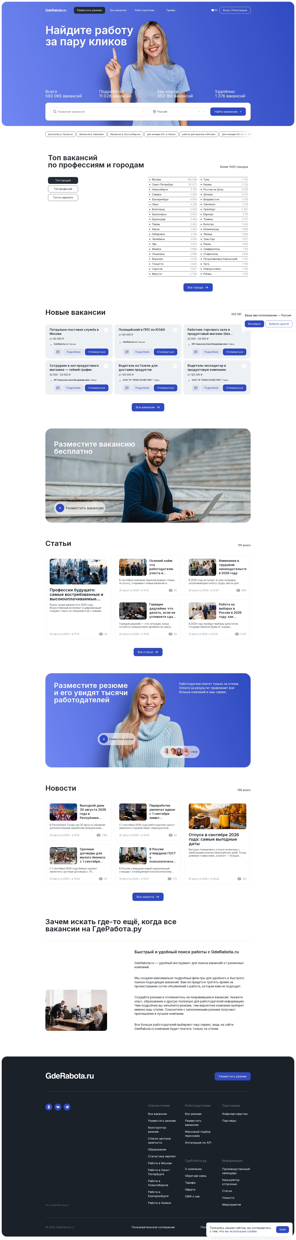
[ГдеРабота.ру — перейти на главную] (55, 10)
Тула (206, 179)
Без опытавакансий (175, 93)
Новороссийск (212, 268)
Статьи (227, 1191)
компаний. (142, 967)
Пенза (207, 244)
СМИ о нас (192, 1196)
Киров (155, 229)
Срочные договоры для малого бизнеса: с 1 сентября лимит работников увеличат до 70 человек (93, 855)
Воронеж (157, 258)
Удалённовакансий (230, 93)
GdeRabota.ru (225, 951)
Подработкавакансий (115, 93)
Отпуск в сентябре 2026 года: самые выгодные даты (214, 839)
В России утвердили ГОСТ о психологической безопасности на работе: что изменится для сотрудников (163, 855)
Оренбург (209, 209)
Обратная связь (195, 1176)
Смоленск (209, 204)
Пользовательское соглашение (153, 1227)
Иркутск (157, 273)
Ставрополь (211, 253)
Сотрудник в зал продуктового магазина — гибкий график (74, 367)
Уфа (154, 244)
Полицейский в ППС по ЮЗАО (142, 329)
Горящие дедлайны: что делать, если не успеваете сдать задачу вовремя (163, 611)
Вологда (209, 224)
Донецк (208, 194)
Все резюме (193, 1114)
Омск (155, 204)
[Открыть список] (143, 112)
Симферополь (212, 249)
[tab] (63, 180)
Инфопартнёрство (235, 1114)
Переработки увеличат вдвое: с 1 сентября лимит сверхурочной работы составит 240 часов (162, 812)
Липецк (208, 234)
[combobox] (97, 112)
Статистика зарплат (162, 1156)
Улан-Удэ (209, 239)
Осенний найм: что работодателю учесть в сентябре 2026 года (161, 567)
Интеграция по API (198, 1142)
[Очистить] (139, 112)
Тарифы (170, 10)
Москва (156, 179)
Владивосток (211, 199)
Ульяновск (158, 253)
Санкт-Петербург (162, 184)
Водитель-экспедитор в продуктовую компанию (207, 367)
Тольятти (157, 263)
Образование (157, 1149)
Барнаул (208, 214)
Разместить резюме (162, 1120)
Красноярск (159, 214)
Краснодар (158, 219)
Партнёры (229, 1120)
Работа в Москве (160, 1163)
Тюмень (208, 219)
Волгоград (158, 209)
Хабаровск (158, 234)
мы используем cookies (241, 1231)
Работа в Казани (159, 1203)
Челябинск (158, 239)
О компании (193, 1169)
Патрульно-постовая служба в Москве (74, 332)
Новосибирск (160, 189)
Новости (228, 1197)
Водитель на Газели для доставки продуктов (138, 367)
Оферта (190, 1189)
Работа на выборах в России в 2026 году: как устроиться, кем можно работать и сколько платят (232, 611)
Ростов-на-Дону (213, 189)
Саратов (157, 268)
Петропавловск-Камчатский (220, 258)
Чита (206, 263)
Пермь (156, 224)
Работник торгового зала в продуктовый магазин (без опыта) (209, 332)
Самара (156, 194)
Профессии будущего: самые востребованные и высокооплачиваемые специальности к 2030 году (78, 594)
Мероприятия (231, 1204)
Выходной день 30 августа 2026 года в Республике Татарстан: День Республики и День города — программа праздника (93, 812)
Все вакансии (118, 10)
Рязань (208, 273)
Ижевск (156, 249)
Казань (208, 184)
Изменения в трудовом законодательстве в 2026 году (232, 567)
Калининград (211, 229)
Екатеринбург (160, 199)
